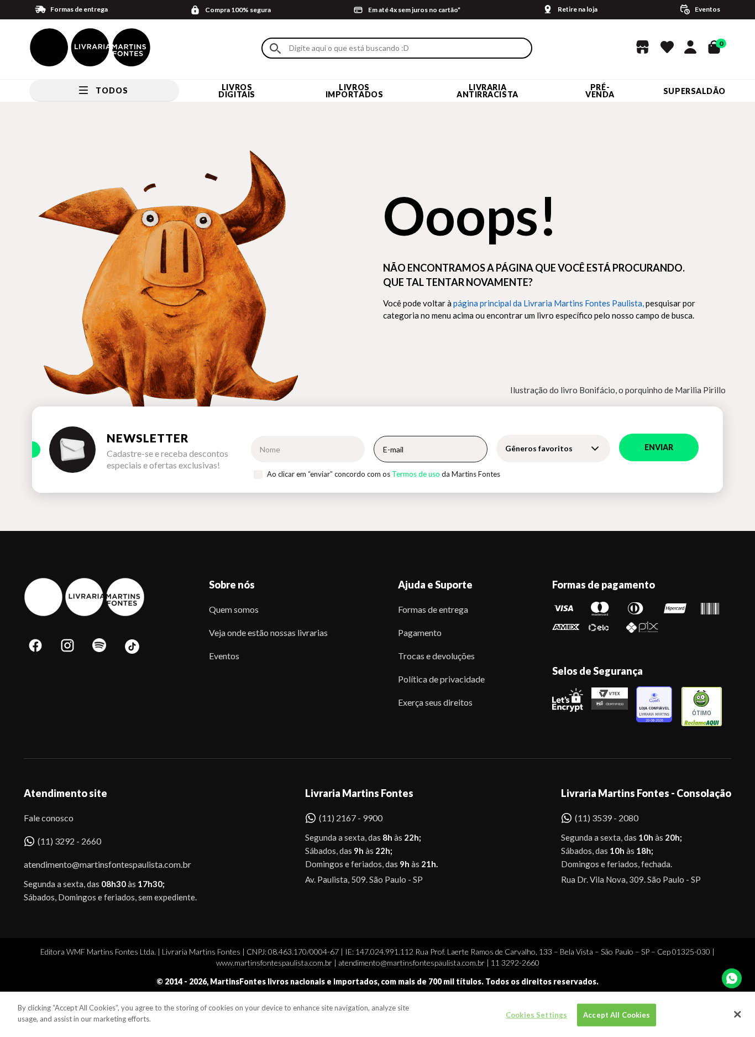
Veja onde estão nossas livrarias (268, 632)
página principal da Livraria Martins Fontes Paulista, (548, 303)
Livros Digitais (236, 91)
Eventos (224, 655)
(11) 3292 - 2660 (69, 841)
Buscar (275, 48)
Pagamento (420, 632)
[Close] (737, 1014)
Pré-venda (600, 91)
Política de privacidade (441, 679)
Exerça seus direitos (435, 702)
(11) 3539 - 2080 (606, 817)
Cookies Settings (536, 1014)
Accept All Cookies (616, 1014)
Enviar (658, 447)
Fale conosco (49, 817)
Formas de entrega (433, 609)
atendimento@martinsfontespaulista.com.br (97, 864)
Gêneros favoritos (539, 448)
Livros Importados (355, 91)
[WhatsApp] (732, 978)
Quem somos (234, 609)
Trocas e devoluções (436, 655)
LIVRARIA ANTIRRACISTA (487, 91)
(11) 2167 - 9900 (350, 817)
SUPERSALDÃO (694, 91)
